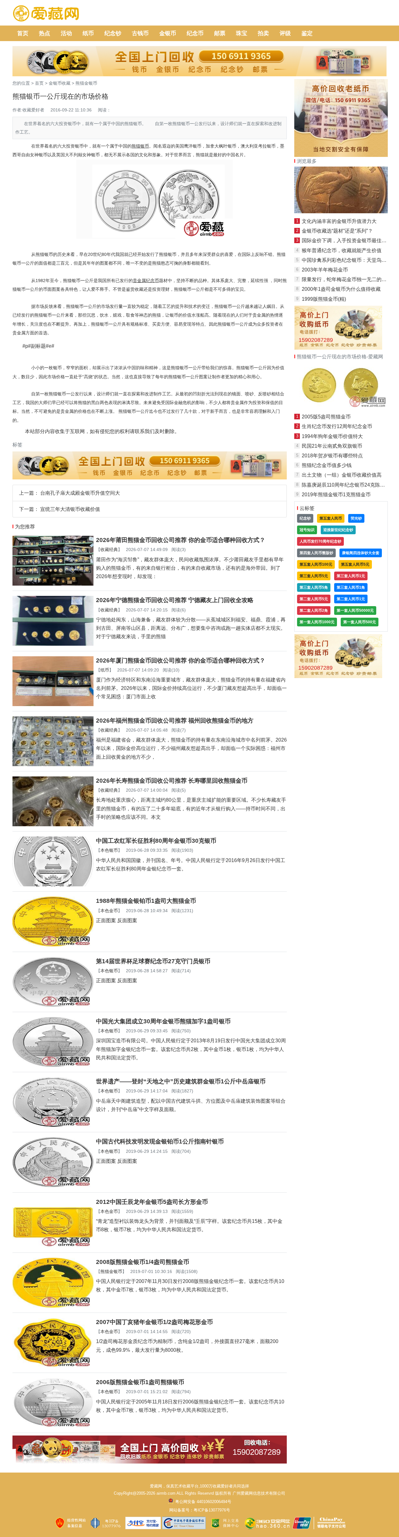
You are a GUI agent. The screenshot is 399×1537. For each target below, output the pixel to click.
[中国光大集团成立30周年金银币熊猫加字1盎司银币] (53, 1065)
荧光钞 (356, 518)
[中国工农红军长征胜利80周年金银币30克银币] (53, 884)
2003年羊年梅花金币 (325, 269)
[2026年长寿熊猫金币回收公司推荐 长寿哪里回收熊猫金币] (53, 824)
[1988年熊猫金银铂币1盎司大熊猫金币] (53, 944)
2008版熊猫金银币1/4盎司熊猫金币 (142, 1262)
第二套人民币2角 (314, 610)
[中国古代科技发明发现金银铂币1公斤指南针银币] (53, 1185)
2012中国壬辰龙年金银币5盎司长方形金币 (152, 1202)
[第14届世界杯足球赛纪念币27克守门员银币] (53, 1005)
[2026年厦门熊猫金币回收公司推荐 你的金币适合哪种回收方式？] (53, 704)
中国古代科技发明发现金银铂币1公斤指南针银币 (160, 1141)
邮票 (219, 33)
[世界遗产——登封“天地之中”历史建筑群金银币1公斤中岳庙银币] (53, 1125)
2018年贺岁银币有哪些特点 (332, 455)
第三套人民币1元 (351, 576)
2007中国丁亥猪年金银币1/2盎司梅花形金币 (154, 1322)
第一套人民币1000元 (317, 622)
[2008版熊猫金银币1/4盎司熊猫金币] (53, 1305)
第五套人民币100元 (316, 564)
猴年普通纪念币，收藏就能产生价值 (342, 250)
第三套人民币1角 (351, 587)
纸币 (88, 33)
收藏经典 (109, 549)
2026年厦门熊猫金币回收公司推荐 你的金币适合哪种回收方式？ (180, 660)
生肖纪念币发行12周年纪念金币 (337, 426)
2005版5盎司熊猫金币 (326, 416)
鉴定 (307, 33)
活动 (66, 33)
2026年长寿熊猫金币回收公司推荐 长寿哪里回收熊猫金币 (172, 780)
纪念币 (195, 33)
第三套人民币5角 (314, 587)
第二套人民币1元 (351, 599)
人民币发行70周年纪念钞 (320, 541)
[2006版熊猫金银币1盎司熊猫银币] (53, 1426)
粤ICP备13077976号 (212, 1510)
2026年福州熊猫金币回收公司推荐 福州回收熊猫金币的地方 (174, 720)
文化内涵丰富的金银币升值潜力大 (339, 221)
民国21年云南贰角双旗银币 (332, 446)
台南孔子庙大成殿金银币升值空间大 (80, 493)
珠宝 (241, 33)
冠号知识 (307, 530)
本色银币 (109, 850)
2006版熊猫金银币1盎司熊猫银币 (140, 1382)
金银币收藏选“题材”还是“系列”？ (337, 230)
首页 (22, 33)
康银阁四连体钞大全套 (360, 553)
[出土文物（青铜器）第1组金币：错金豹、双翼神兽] (341, 407)
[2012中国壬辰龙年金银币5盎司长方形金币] (53, 1245)
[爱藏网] (45, 13)
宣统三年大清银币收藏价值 (70, 509)
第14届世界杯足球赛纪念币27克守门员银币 (153, 961)
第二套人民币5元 (314, 599)
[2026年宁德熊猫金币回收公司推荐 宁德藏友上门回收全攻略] (53, 644)
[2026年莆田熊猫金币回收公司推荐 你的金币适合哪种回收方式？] (53, 584)
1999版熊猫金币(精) (324, 299)
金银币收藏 (59, 83)
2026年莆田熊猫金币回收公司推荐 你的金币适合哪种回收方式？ (180, 540)
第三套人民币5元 (314, 576)
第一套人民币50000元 (355, 610)
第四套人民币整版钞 (316, 553)
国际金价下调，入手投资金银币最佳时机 (347, 240)
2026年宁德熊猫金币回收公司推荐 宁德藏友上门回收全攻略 (174, 600)
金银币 (167, 33)
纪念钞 (112, 33)
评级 (285, 33)
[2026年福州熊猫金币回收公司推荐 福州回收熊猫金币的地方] (53, 764)
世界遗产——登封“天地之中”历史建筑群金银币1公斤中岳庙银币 (181, 1081)
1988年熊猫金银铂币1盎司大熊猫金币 (146, 901)
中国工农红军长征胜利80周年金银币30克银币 (156, 840)
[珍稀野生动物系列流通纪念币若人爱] (341, 211)
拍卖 (263, 33)
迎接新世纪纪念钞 (338, 530)
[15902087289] (149, 1461)
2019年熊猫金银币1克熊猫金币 (336, 494)
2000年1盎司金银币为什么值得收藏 (341, 289)
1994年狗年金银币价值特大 (332, 436)
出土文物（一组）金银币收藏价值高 (342, 475)
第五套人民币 (331, 518)
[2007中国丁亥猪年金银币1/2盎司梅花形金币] (53, 1366)
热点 (44, 33)
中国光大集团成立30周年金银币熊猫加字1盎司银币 (163, 1021)
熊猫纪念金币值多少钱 (327, 465)
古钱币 (140, 33)
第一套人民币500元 (359, 622)
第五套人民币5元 (355, 564)
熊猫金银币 (86, 83)
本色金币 (109, 910)
